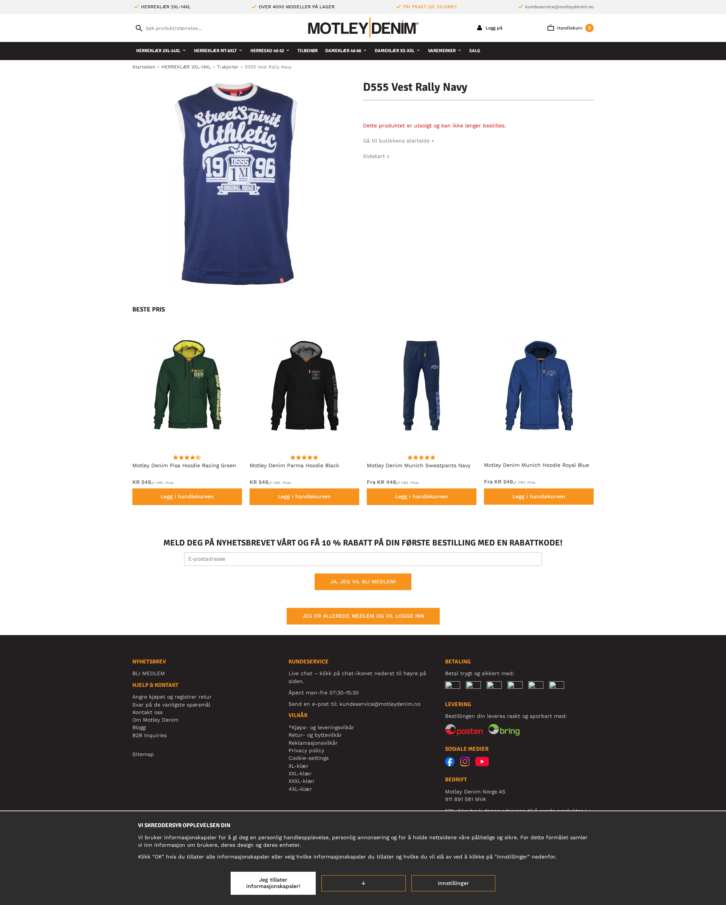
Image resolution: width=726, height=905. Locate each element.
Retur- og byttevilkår (315, 735)
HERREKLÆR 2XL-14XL (158, 51)
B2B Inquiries (149, 735)
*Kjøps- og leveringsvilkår (321, 727)
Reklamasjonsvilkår (313, 743)
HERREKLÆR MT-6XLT (215, 51)
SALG (474, 51)
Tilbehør (308, 51)
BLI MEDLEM (148, 673)
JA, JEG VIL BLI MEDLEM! (363, 581)
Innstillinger (453, 883)
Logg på (493, 28)
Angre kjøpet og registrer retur (172, 697)
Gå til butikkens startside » (398, 141)
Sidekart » (376, 156)
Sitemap (143, 754)
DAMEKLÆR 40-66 (343, 51)
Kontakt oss (147, 712)
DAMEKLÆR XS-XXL (394, 51)
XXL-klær (300, 773)
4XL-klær (300, 789)
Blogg (139, 727)
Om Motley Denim (155, 720)
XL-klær (299, 766)
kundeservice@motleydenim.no (559, 6)
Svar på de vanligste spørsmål (171, 705)
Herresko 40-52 (267, 51)
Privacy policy (306, 750)
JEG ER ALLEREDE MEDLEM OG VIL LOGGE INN (363, 616)
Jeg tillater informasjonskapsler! (273, 883)
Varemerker (442, 51)
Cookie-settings (309, 758)
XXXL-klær (302, 781)
